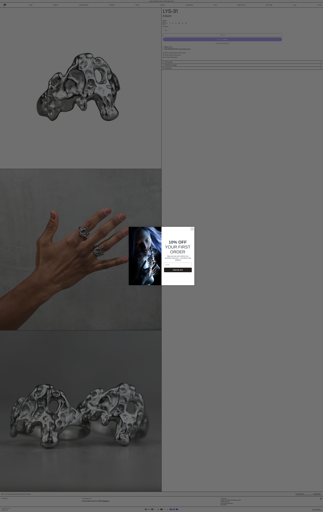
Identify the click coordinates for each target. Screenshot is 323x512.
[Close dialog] (192, 229)
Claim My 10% (178, 270)
